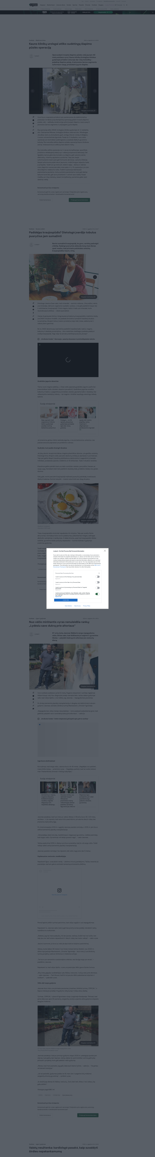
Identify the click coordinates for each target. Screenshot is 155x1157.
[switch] (97, 577)
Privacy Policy (86, 605)
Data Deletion (68, 605)
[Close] (105, 551)
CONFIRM (66, 600)
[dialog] (77, 578)
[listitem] (77, 573)
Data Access (77, 605)
